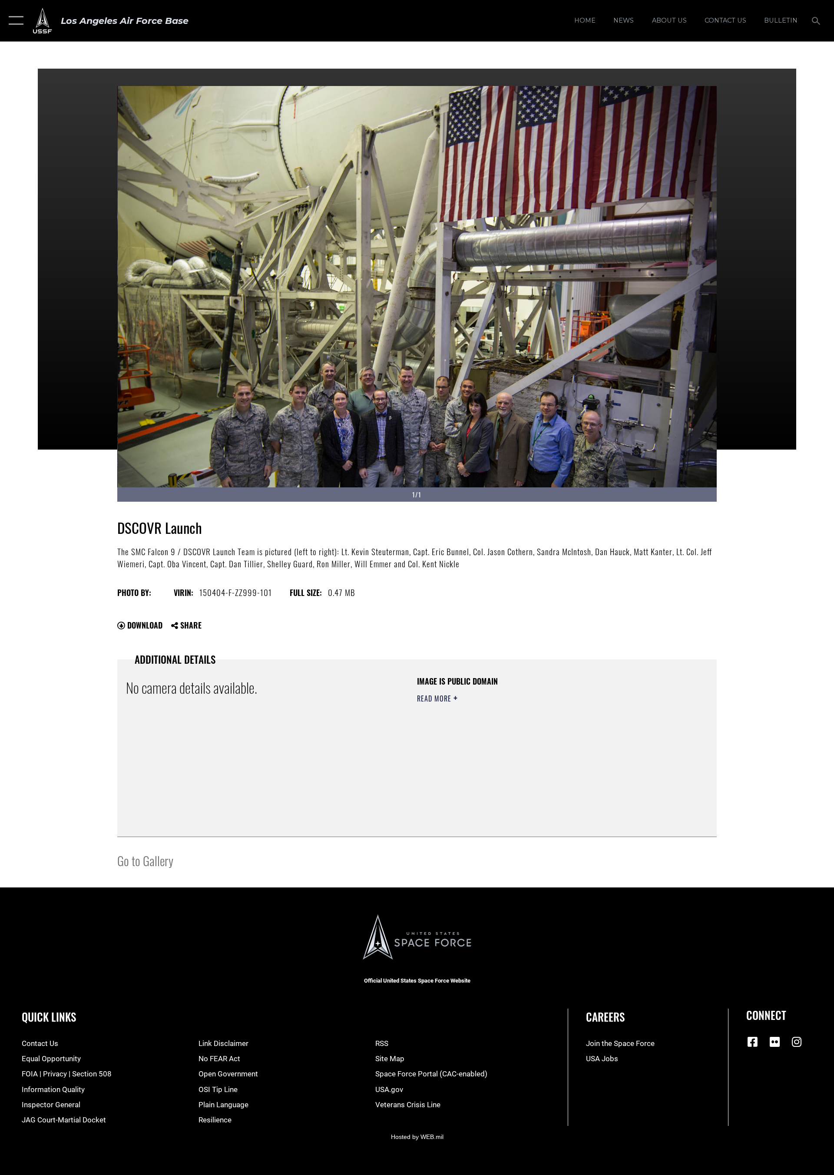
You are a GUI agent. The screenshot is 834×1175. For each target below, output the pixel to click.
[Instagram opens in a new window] (796, 1041)
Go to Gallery (145, 860)
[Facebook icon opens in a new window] (752, 1041)
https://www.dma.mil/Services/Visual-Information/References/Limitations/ (519, 754)
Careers (605, 1017)
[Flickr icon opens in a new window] (774, 1041)
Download (143, 625)
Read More (435, 698)
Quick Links (49, 1017)
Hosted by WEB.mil (417, 1136)
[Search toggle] (817, 20)
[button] (14, 20)
